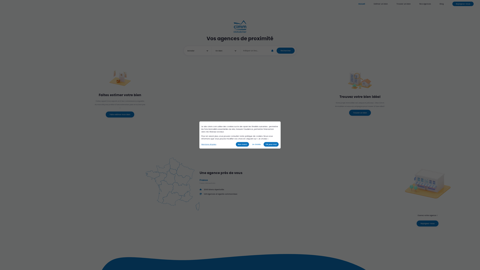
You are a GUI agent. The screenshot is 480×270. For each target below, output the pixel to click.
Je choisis (256, 144)
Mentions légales (208, 144)
